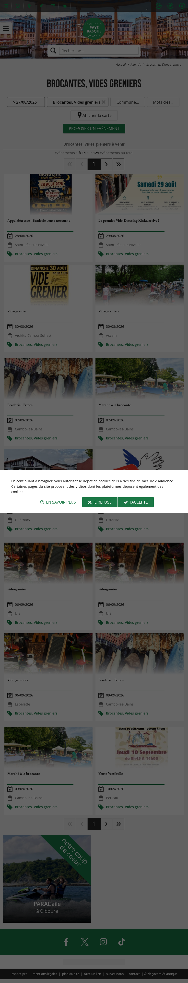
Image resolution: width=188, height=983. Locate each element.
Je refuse (103, 502)
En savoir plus (61, 502)
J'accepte (139, 502)
